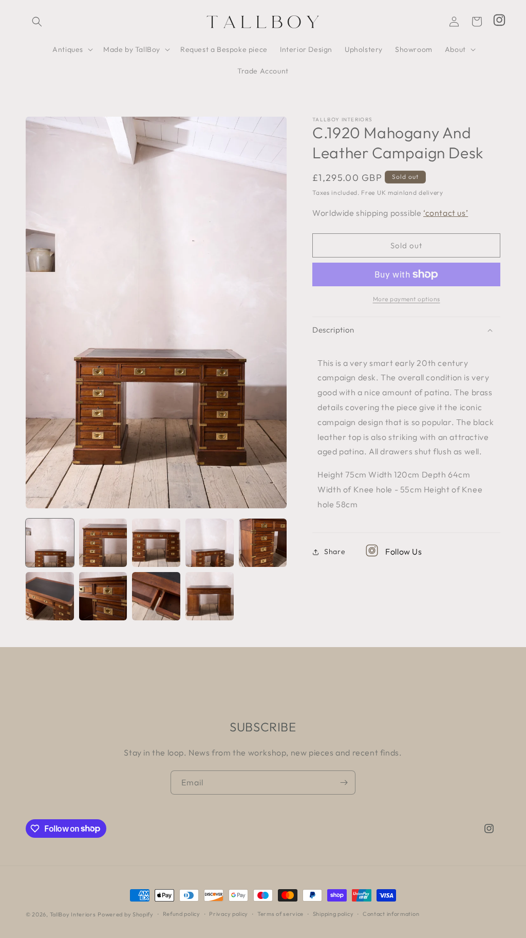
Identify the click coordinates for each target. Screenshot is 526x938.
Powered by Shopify (126, 914)
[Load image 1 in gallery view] (50, 543)
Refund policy (181, 913)
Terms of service (280, 913)
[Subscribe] (343, 782)
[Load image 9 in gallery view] (209, 596)
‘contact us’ (445, 213)
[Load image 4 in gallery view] (209, 543)
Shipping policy (333, 913)
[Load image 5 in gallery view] (263, 543)
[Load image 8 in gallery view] (156, 596)
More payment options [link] (406, 299)
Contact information (391, 913)
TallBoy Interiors (73, 914)
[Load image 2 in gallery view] (103, 543)
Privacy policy (228, 913)
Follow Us (403, 551)
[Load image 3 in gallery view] (156, 543)
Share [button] (334, 551)
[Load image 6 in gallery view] (50, 596)
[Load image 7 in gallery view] (103, 596)
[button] (37, 21)
